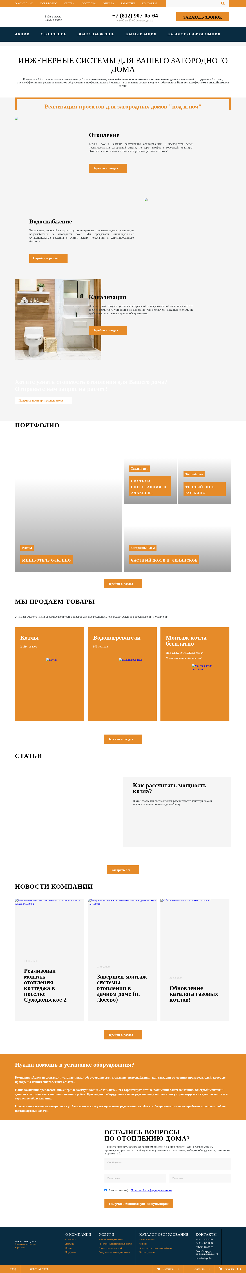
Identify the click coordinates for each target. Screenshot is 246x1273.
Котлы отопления (147, 1239)
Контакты (149, 3)
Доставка (89, 3)
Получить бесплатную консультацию (139, 1204)
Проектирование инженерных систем (115, 1244)
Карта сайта (20, 1247)
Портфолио (48, 3)
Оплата (108, 3)
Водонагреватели (147, 1252)
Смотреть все (120, 870)
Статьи (69, 3)
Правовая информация (25, 1244)
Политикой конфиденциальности (151, 1190)
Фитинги (143, 1244)
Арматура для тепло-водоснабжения (155, 1248)
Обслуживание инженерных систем (114, 1252)
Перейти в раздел (120, 584)
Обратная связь (39, 1269)
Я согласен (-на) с (140, 1190)
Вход (13, 1269)
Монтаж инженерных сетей (111, 1239)
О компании (24, 3)
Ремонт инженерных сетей (110, 1248)
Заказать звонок (202, 17)
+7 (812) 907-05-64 (135, 15)
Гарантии (128, 3)
